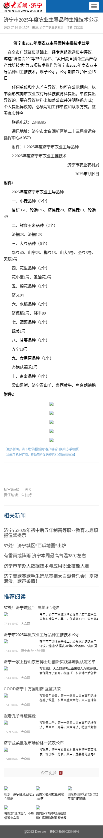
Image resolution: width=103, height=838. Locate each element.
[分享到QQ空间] (61, 471)
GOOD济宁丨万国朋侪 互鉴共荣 (32, 689)
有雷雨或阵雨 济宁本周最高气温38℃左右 (45, 555)
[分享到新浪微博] (42, 471)
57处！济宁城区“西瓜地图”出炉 (35, 545)
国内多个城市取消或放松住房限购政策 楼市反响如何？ (51, 818)
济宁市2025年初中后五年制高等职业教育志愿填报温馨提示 (51, 533)
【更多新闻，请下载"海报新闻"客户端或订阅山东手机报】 (42, 449)
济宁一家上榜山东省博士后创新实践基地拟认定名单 (50, 662)
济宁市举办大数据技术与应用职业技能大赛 (46, 566)
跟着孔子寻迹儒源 (20, 716)
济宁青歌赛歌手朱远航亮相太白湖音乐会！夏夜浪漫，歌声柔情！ (51, 579)
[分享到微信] (22, 471)
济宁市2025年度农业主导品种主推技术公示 (42, 635)
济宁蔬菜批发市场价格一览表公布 (34, 743)
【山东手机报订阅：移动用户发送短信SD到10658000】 (40, 455)
